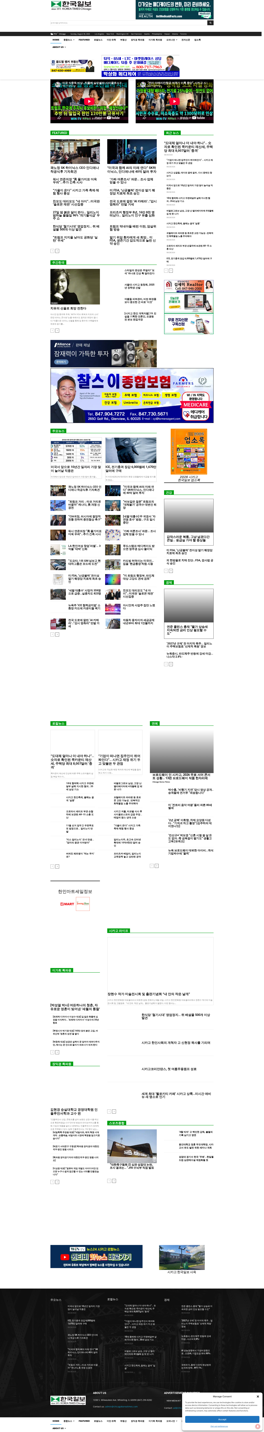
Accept (222, 1419)
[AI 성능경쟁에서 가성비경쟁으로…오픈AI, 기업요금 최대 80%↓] (171, 1354)
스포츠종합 (116, 1123)
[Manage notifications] (257, 1426)
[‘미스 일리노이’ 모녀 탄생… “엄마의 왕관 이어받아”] (57, 842)
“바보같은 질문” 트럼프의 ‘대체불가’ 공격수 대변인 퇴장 (139, 504)
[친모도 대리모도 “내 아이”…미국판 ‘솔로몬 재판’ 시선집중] (113, 594)
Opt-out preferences (219, 1426)
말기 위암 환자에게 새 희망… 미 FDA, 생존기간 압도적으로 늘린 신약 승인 (133, 240)
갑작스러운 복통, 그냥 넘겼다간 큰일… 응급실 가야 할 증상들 (188, 538)
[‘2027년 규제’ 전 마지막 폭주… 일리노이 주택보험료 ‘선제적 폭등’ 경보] (171, 1324)
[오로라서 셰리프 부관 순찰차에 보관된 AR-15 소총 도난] (57, 814)
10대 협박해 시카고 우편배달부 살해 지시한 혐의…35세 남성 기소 (80, 786)
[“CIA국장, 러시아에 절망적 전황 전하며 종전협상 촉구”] (58, 520)
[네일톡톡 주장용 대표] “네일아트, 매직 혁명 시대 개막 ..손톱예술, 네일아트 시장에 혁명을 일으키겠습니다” (76, 1135)
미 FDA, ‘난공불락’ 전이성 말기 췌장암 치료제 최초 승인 (132, 191)
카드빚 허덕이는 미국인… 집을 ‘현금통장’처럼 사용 (138, 562)
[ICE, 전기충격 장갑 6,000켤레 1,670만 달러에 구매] (131, 450)
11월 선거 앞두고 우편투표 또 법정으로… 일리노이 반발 (80, 828)
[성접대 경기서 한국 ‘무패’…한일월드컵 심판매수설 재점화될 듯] (170, 1159)
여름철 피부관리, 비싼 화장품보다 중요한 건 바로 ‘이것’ (140, 301)
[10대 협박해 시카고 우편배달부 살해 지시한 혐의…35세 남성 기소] (57, 786)
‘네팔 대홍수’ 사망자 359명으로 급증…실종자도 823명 (84, 592)
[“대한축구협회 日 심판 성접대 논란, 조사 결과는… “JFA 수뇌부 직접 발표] (132, 1146)
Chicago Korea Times (161, 782)
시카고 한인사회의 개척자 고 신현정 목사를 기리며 (176, 1042)
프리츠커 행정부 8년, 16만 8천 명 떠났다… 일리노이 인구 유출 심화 (132, 213)
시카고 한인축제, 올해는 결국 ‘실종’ (183, 223)
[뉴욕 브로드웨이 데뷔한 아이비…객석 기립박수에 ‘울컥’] (158, 855)
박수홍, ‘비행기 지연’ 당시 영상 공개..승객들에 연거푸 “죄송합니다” (190, 791)
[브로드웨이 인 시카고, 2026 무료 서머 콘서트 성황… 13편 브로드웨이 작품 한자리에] (182, 751)
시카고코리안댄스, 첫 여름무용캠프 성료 (169, 1069)
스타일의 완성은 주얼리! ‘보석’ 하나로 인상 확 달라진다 (139, 272)
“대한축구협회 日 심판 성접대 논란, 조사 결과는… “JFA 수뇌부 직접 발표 (132, 1166)
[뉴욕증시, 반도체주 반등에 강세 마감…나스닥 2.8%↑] (171, 1340)
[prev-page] (52, 251)
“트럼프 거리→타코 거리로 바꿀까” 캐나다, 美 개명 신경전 (84, 504)
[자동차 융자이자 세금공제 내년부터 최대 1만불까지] (113, 624)
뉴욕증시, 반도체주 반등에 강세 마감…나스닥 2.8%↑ (190, 655)
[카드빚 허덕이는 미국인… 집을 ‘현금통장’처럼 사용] (113, 564)
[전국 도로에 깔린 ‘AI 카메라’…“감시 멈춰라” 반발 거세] (58, 624)
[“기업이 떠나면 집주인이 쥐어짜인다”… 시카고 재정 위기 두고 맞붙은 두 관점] (120, 741)
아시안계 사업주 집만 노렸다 (139, 607)
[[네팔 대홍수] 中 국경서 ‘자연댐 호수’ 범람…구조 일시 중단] (113, 520)
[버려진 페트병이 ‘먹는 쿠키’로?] (57, 856)
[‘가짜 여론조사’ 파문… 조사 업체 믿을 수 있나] (113, 535)
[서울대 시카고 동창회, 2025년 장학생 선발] (114, 288)
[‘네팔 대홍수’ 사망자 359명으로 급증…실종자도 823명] (58, 594)
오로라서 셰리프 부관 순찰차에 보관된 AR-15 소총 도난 (80, 814)
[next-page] (57, 251)
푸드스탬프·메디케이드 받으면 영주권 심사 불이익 (139, 547)
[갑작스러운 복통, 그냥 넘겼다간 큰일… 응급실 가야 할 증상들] (188, 515)
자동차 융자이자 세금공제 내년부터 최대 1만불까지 (138, 621)
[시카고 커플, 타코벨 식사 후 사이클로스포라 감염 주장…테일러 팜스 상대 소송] (104, 814)
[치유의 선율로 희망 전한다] (75, 286)
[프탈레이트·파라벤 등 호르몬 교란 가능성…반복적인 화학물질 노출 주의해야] (104, 800)
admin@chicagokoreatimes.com (121, 1406)
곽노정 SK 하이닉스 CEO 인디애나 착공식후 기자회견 (74, 169)
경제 (169, 582)
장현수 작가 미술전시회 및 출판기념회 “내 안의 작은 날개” (149, 994)
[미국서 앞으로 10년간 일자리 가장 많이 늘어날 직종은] (76, 450)
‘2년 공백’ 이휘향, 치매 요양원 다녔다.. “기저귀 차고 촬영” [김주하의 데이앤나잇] (190, 823)
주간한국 (58, 262)
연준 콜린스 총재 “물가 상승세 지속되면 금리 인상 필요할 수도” (187, 630)
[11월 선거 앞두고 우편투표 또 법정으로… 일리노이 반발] (57, 828)
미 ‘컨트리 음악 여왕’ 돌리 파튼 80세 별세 (190, 806)
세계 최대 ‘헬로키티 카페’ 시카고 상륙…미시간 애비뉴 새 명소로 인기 (176, 1095)
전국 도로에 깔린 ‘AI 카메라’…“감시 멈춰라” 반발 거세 (133, 202)
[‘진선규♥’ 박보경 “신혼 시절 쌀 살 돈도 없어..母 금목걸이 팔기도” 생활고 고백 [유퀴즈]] (158, 840)
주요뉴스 (58, 431)
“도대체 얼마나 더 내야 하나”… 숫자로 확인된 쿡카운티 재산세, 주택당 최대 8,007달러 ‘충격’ (188, 146)
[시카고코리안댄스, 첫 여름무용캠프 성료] (123, 1069)
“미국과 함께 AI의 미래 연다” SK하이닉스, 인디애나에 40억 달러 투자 (131, 169)
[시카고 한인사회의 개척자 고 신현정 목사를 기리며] (123, 1042)
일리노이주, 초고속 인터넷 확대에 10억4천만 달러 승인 (127, 842)
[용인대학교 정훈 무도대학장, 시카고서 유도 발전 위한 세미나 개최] (170, 1146)
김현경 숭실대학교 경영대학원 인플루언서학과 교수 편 (74, 1111)
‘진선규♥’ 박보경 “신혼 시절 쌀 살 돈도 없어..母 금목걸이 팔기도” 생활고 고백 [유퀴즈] (190, 838)
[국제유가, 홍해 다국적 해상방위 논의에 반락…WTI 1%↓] (171, 1368)
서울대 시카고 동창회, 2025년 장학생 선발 (139, 286)
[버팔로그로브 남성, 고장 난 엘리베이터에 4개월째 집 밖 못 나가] (104, 786)
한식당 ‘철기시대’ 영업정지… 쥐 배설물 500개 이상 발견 (76, 227)
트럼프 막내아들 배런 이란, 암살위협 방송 (133, 227)
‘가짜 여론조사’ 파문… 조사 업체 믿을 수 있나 (131, 180)
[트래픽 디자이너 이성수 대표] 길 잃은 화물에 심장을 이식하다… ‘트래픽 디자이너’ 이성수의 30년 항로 (76, 1019)
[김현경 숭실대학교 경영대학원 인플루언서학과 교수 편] (75, 1088)
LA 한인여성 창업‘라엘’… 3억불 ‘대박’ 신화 (84, 547)
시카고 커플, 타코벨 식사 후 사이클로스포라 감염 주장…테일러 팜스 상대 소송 (128, 814)
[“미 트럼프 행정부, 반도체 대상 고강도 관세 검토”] (113, 579)
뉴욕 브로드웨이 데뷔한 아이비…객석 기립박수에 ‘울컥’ (190, 852)
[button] (257, 1396)
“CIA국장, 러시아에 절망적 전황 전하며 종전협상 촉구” (84, 518)
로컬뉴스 (58, 723)
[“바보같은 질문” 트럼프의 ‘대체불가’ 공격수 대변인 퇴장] (113, 505)
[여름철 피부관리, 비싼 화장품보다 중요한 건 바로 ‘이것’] (114, 303)
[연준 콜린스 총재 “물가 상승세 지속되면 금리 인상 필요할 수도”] (188, 605)
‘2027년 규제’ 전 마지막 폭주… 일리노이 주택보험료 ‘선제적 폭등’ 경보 (189, 645)
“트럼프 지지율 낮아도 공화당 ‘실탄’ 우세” (75, 239)
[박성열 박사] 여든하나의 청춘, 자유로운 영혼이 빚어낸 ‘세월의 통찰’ (75, 1007)
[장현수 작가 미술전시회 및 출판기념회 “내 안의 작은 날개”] (160, 963)
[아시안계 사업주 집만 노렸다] (113, 609)
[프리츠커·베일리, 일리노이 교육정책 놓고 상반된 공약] (104, 856)
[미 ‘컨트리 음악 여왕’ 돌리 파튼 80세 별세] (158, 809)
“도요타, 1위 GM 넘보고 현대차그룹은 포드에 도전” (84, 562)
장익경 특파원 (61, 1064)
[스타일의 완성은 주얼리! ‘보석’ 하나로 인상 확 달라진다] (114, 274)
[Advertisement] (132, 694)
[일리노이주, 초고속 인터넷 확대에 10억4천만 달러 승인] (104, 842)
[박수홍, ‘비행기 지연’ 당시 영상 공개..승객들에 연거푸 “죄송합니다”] (158, 794)
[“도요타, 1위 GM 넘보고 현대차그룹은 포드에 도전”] (58, 564)
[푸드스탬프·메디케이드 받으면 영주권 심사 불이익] (113, 549)
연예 (155, 723)
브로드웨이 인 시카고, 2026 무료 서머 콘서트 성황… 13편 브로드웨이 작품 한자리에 (181, 776)
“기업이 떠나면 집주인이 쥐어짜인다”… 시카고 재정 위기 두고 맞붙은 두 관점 (119, 759)
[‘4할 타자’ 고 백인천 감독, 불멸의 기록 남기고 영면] (170, 1134)
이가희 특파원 (61, 970)
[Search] (210, 22)
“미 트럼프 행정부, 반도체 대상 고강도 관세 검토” (138, 577)
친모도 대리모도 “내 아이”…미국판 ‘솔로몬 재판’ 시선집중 (76, 202)
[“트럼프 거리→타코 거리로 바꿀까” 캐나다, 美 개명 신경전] (58, 505)
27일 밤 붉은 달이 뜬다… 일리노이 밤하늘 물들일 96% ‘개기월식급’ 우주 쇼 (76, 215)
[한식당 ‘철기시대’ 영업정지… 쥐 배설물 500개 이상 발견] (123, 1016)
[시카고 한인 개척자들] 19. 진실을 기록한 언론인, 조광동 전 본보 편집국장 (140, 316)
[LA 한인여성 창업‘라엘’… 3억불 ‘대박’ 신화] (58, 549)
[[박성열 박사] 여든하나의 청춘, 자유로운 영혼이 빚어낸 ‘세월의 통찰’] (75, 989)
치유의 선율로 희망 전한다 (68, 308)
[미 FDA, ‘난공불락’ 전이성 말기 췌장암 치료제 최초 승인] (58, 579)
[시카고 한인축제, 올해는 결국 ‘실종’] (57, 800)
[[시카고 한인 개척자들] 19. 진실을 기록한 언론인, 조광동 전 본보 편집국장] (114, 317)
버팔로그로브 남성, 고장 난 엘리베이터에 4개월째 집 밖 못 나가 (128, 786)
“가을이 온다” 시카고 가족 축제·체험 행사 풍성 (76, 191)
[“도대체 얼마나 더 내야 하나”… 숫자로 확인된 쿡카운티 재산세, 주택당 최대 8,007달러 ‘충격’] (73, 741)
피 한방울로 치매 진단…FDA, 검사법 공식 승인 (190, 562)
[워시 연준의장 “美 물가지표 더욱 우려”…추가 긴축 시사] (58, 535)
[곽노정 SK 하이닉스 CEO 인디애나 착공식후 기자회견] (75, 151)
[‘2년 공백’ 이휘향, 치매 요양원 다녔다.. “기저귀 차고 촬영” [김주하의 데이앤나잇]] (158, 825)
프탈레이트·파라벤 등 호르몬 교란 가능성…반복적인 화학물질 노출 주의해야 (127, 800)
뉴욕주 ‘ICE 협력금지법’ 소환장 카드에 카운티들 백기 (84, 607)
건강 (169, 492)
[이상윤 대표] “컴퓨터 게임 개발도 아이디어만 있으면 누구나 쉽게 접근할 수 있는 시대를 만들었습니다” (76, 1171)
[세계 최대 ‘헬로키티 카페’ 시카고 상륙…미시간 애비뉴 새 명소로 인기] (123, 1095)
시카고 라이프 (118, 931)
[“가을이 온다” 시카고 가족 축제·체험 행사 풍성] (104, 828)
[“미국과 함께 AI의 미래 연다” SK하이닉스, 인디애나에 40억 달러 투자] (132, 151)
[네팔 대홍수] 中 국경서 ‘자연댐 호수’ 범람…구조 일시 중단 (139, 519)
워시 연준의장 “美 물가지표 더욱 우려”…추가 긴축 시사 (75, 180)
